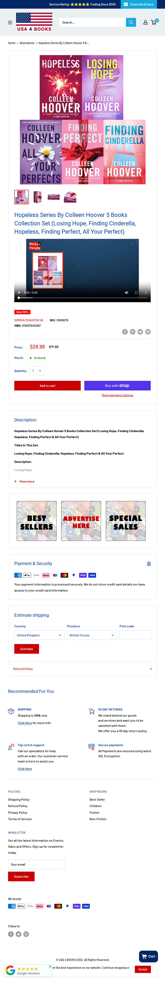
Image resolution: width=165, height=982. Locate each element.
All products (27, 43)
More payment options (117, 395)
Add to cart (47, 385)
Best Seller (97, 799)
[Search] (131, 22)
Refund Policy (23, 669)
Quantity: (20, 371)
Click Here (25, 723)
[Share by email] (148, 331)
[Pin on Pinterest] (132, 331)
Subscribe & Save (141, 4)
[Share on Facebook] (125, 331)
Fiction (94, 812)
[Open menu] (10, 22)
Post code (127, 626)
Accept (142, 969)
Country (20, 626)
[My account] (145, 22)
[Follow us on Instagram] (26, 934)
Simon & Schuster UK (28, 320)
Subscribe (21, 876)
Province (73, 626)
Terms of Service (20, 819)
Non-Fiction (98, 819)
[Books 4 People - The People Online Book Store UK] (10, 975)
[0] (153, 22)
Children (96, 806)
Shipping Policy (19, 799)
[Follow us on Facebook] (11, 934)
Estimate (26, 649)
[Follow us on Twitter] (18, 934)
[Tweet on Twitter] (140, 331)
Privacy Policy (17, 812)
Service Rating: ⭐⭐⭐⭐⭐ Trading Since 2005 (82, 4)
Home (11, 43)
